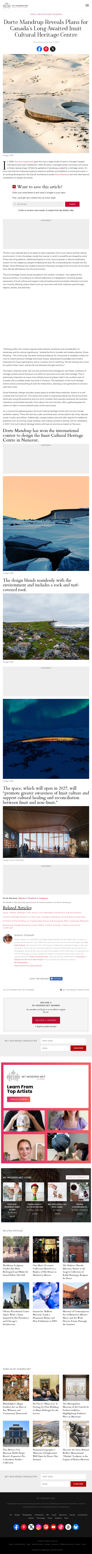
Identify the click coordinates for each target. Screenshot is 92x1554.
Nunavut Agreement (23, 161)
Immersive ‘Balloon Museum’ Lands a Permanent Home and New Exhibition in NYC (45, 1316)
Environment (82, 1515)
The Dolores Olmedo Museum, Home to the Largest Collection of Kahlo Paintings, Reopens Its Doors (75, 1272)
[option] (24, 1146)
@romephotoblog (21, 962)
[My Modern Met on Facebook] (16, 1527)
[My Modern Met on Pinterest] (24, 1527)
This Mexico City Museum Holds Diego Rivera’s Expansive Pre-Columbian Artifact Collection (14, 1456)
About (11, 1544)
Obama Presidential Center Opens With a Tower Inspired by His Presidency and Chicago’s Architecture (16, 1318)
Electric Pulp (58, 1550)
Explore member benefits (46, 1026)
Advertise (55, 1544)
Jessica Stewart (41, 42)
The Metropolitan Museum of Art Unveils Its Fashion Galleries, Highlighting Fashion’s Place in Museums (76, 1410)
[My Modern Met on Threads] (68, 1527)
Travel (50, 1518)
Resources (63, 1515)
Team (28, 1544)
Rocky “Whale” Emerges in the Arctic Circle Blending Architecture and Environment (42, 913)
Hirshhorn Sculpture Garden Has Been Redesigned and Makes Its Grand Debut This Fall (15, 1270)
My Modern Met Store (17, 1178)
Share (57, 978)
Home (33, 14)
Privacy (77, 1544)
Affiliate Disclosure (67, 1544)
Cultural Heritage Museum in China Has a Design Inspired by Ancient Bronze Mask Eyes (44, 917)
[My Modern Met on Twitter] (31, 1527)
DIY (47, 1515)
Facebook (32, 898)
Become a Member (46, 1020)
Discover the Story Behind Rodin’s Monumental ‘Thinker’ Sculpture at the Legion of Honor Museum (76, 1454)
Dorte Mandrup (62, 174)
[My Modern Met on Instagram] (39, 1527)
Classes (72, 1515)
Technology (41, 1518)
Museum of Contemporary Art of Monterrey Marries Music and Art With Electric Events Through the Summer (76, 1318)
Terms (83, 1544)
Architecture (44, 14)
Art (10, 1515)
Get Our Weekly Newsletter (75, 990)
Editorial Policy (20, 1544)
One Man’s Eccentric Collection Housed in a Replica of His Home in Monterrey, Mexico (45, 1270)
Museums (57, 14)
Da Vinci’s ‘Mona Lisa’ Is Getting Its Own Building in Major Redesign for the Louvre (46, 1408)
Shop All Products (77, 1177)
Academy (58, 1518)
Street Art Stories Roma (38, 957)
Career (54, 1515)
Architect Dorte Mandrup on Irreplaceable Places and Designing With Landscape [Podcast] (46, 921)
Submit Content (37, 1544)
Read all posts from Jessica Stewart (28, 966)
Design (17, 1515)
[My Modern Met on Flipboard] (46, 1527)
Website (22, 898)
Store (66, 1518)
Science (31, 1518)
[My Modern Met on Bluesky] (76, 1527)
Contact (47, 1544)
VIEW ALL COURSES (18, 1099)
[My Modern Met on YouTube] (53, 1527)
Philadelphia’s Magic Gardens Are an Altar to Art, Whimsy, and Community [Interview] (15, 1408)
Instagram (43, 898)
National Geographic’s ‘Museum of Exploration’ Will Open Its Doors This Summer (45, 1454)
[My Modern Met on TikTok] (61, 1527)
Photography (27, 1515)
